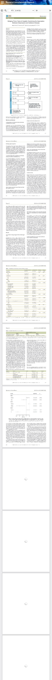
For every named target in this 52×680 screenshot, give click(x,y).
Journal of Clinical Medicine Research (20, 2)
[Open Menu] (2, 2)
